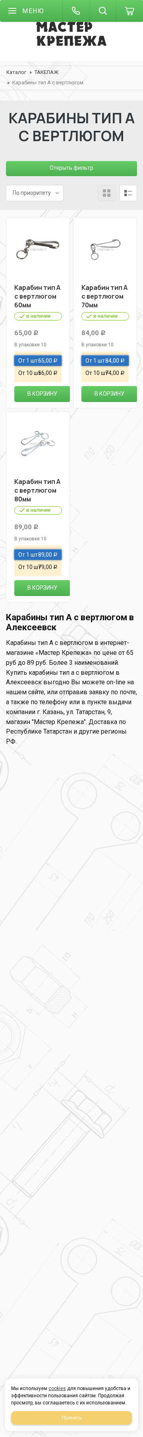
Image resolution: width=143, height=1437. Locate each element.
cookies (57, 1388)
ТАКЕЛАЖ (46, 72)
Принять (71, 1418)
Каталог (16, 72)
